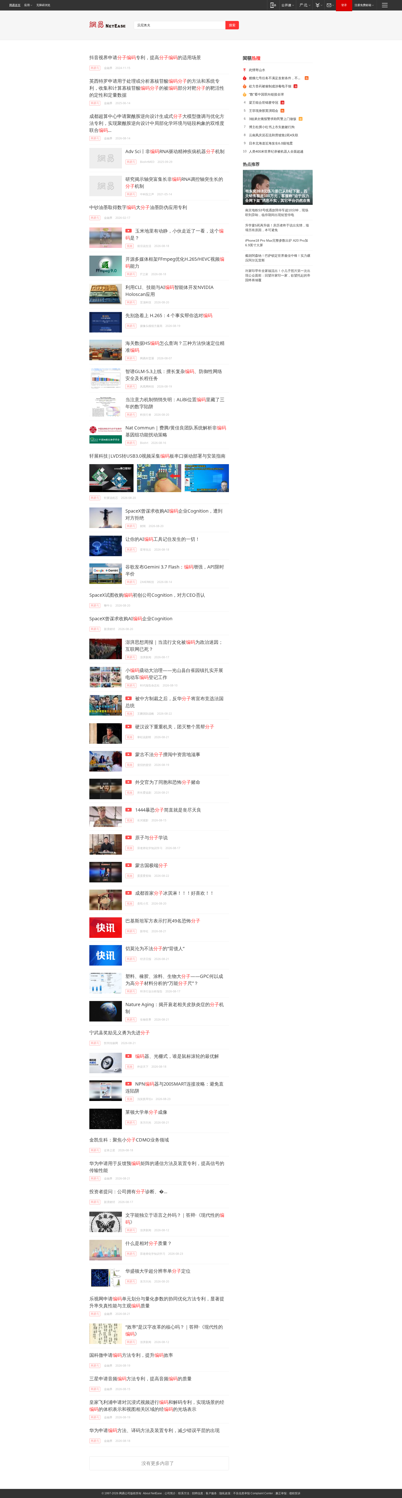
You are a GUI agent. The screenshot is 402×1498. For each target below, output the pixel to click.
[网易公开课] (287, 5)
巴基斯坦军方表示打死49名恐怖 (162, 921)
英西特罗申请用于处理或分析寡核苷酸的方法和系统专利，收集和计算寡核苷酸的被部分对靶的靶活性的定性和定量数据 (156, 88)
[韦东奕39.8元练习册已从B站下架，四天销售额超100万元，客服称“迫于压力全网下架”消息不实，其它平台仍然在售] (278, 187)
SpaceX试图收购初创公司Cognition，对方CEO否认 (147, 595)
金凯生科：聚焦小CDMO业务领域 (129, 1140)
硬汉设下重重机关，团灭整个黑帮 (174, 726)
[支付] (318, 5)
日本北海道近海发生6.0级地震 (271, 143)
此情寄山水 (257, 70)
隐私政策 (225, 1493)
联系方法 (183, 1493)
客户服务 (211, 1493)
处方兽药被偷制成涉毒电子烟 (270, 86)
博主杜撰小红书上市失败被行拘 (272, 127)
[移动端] (273, 5)
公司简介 (170, 1493)
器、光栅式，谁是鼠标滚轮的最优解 (177, 1056)
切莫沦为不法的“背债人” (154, 948)
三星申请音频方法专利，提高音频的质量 (140, 1378)
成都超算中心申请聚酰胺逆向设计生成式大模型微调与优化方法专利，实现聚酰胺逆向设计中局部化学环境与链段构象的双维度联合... (156, 123)
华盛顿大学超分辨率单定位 (158, 1271)
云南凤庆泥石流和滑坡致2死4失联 (273, 135)
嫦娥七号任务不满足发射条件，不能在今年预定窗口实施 (277, 78)
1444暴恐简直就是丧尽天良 (167, 810)
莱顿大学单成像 (146, 1112)
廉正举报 (281, 1493)
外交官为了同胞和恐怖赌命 (167, 782)
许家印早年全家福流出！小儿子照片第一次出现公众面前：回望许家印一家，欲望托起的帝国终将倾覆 (277, 275)
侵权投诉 (294, 1493)
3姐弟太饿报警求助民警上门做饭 (272, 119)
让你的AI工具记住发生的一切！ (162, 539)
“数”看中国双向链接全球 (266, 94)
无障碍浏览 (43, 5)
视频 (129, 246)
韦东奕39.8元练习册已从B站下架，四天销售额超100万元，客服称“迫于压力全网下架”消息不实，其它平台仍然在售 (277, 195)
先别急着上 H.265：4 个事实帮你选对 (168, 315)
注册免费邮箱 (363, 5)
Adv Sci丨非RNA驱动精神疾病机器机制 (174, 151)
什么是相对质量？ (148, 1243)
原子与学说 (151, 837)
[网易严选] (304, 5)
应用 (27, 5)
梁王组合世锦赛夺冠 (263, 102)
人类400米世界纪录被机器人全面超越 (276, 151)
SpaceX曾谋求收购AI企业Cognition (130, 618)
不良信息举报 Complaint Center (253, 1493)
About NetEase (152, 1493)
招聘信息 (197, 1493)
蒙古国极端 (151, 865)
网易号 (95, 68)
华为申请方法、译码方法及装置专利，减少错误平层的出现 (154, 1430)
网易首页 (14, 5)
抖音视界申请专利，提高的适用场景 (145, 57)
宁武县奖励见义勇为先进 (119, 1032)
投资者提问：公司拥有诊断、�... (128, 1191)
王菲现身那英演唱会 (263, 110)
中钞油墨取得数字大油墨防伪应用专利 (138, 207)
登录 (344, 5)
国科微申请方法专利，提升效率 (131, 1355)
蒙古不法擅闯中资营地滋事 (167, 754)
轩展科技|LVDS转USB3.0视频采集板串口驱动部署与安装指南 (157, 456)
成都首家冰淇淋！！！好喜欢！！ (174, 893)
